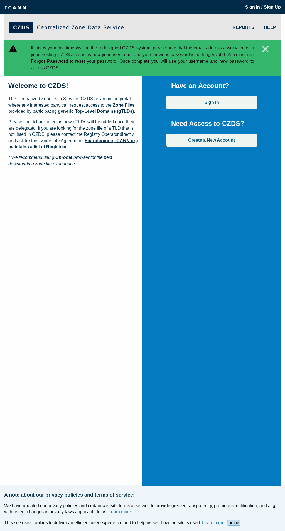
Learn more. (120, 511)
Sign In (211, 102)
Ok (236, 523)
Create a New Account (211, 140)
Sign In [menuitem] (252, 7)
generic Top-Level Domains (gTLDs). (96, 111)
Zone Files (124, 105)
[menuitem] (15, 7)
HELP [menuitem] (270, 27)
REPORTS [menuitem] (243, 27)
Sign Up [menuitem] (272, 7)
